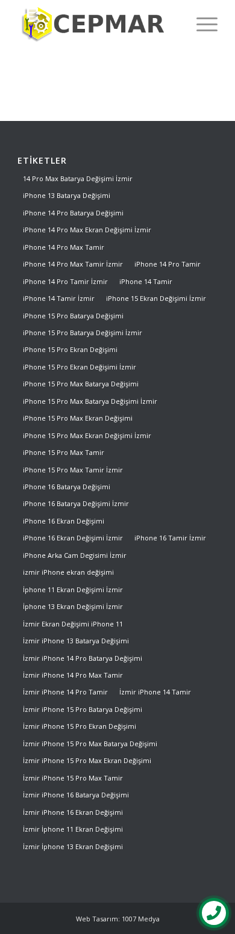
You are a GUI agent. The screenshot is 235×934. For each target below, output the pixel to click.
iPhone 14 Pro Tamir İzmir (65, 281)
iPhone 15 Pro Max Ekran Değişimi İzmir (87, 435)
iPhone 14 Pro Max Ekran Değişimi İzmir (87, 229)
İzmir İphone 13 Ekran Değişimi (73, 846)
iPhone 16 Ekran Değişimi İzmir (73, 537)
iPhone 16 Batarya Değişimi (66, 486)
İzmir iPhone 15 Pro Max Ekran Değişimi (87, 760)
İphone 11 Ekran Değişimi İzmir (73, 589)
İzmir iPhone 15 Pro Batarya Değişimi (82, 709)
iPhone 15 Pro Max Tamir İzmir (73, 469)
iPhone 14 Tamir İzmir (59, 298)
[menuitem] (201, 24)
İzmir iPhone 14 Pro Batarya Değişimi (82, 658)
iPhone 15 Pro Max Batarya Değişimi (81, 383)
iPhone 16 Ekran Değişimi (63, 520)
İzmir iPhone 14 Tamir (155, 691)
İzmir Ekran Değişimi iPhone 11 (73, 623)
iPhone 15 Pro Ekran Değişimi (70, 349)
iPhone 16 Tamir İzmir (170, 537)
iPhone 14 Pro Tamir (167, 263)
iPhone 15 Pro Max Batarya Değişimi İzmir (90, 401)
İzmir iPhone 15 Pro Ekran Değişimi (79, 726)
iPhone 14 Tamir (145, 281)
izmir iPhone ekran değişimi (68, 572)
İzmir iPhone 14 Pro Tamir (65, 691)
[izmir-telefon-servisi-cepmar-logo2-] (97, 24)
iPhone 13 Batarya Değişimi (66, 195)
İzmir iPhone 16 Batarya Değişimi (76, 794)
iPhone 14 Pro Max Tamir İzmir (73, 263)
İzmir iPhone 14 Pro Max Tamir (73, 674)
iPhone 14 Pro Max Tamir (63, 247)
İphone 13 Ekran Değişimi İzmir (73, 606)
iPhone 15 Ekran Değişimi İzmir (156, 298)
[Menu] (201, 24)
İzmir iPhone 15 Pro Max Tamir (73, 777)
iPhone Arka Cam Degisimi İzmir (75, 555)
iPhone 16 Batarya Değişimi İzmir (76, 503)
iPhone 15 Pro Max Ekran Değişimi (78, 417)
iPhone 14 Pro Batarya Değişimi (73, 212)
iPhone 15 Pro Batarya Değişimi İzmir (82, 332)
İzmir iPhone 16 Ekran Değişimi (73, 812)
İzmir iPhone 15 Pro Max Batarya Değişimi (90, 743)
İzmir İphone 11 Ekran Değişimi (73, 828)
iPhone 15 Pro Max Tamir (63, 452)
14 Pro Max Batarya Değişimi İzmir (78, 178)
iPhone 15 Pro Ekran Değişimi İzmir (79, 366)
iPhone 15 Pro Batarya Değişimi (73, 315)
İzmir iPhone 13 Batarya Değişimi (76, 640)
